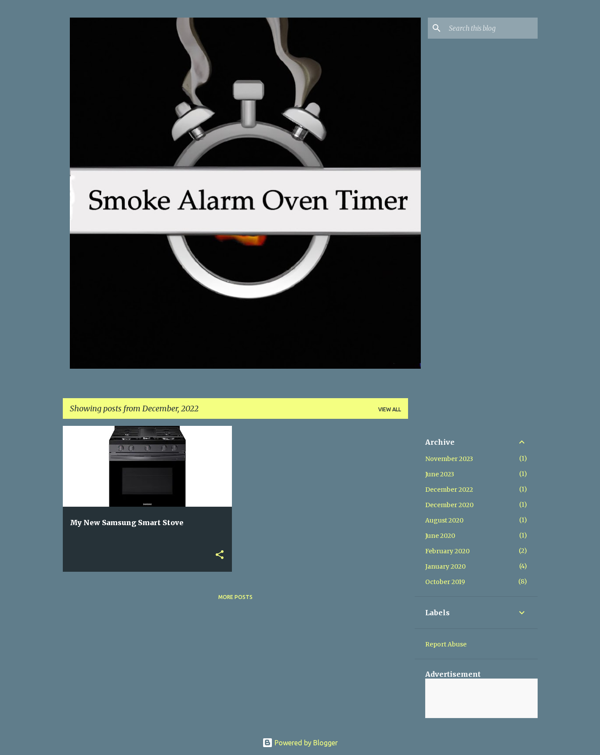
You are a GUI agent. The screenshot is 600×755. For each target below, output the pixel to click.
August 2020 (444, 520)
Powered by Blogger (305, 743)
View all (389, 409)
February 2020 (447, 551)
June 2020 (440, 536)
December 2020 (449, 505)
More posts (235, 597)
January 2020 (445, 566)
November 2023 (449, 459)
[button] (219, 555)
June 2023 (439, 474)
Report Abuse (445, 644)
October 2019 (445, 582)
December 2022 (449, 490)
